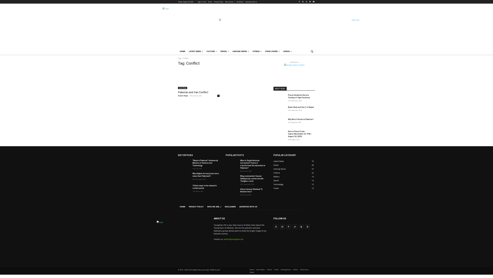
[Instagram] (302, 1)
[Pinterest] (288, 226)
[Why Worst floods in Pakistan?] (279, 122)
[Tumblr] (301, 226)
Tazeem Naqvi (183, 96)
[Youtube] (313, 1)
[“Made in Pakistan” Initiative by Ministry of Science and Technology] (184, 163)
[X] (306, 1)
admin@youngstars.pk (233, 239)
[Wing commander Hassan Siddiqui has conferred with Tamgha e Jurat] (232, 179)
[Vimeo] (310, 1)
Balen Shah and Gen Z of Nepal (301, 107)
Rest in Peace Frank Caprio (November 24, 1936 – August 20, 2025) (300, 133)
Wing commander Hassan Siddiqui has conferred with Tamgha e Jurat (251, 178)
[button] (312, 51)
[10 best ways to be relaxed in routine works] (184, 188)
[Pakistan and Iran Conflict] (199, 78)
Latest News (182, 88)
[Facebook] (299, 1)
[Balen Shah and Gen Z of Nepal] (279, 110)
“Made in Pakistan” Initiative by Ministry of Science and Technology (205, 163)
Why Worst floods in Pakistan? (301, 119)
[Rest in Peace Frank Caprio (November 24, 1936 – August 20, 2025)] (279, 134)
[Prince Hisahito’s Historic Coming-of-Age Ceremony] (279, 98)
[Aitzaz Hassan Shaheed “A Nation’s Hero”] (232, 192)
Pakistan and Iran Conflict (193, 92)
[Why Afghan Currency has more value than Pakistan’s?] (184, 176)
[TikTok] (294, 226)
